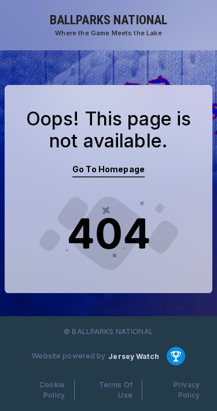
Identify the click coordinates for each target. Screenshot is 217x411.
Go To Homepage (108, 169)
